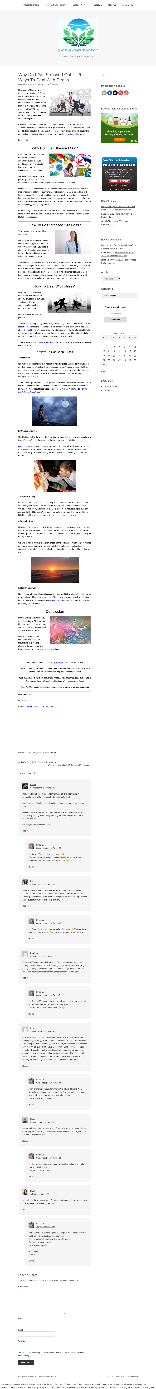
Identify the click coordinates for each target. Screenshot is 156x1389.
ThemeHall (133, 1376)
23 (135, 355)
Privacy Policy (107, 390)
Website (21, 1341)
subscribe (75, 1352)
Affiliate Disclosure (109, 386)
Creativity (98, 4)
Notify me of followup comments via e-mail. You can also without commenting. (52, 1354)
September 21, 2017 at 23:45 (48, 923)
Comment (23, 1286)
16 (135, 351)
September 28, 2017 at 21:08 (48, 848)
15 (130, 351)
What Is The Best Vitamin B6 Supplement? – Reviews (69, 765)
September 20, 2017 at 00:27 (42, 1031)
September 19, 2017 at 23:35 (42, 956)
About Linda (127, 4)
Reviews (112, 4)
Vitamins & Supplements (55, 4)
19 (114, 355)
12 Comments (52, 84)
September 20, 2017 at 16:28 (42, 1122)
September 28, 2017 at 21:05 (48, 1157)
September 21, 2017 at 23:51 (48, 995)
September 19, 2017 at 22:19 (42, 884)
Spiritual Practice (80, 4)
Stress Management (34, 752)
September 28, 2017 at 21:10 (48, 1082)
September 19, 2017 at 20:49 (42, 787)
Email (21, 1329)
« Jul (103, 371)
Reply (25, 830)
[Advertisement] (54, 728)
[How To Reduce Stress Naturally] (78, 51)
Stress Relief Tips (31, 4)
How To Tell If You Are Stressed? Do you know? (37, 762)
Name (21, 1318)
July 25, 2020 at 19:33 (39, 1194)
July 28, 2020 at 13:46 (45, 1226)
